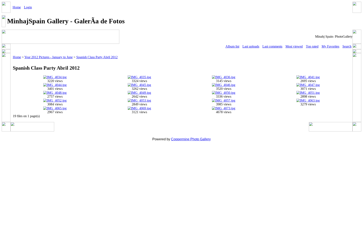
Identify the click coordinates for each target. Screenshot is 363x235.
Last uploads (250, 46)
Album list (232, 46)
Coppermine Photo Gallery (191, 139)
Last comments (272, 46)
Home (17, 7)
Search (346, 46)
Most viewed (294, 46)
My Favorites (330, 46)
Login (28, 7)
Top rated (312, 46)
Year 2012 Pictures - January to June (48, 57)
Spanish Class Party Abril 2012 (97, 57)
